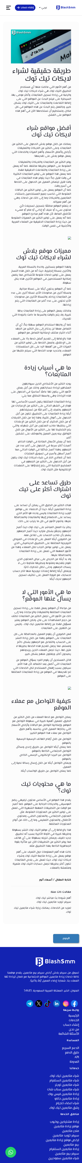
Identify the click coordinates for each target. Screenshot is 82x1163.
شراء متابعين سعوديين (63, 1158)
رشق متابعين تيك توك (64, 1108)
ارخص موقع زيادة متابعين (62, 1140)
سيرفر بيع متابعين (67, 1153)
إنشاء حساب (71, 1025)
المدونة (74, 1061)
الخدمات (74, 1020)
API (76, 1057)
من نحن (74, 1029)
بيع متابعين (71, 1144)
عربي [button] (44, 8)
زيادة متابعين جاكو (67, 1098)
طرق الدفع (72, 1052)
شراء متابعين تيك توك (64, 1076)
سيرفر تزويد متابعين (66, 1135)
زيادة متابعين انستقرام (64, 1149)
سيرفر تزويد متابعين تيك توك (54, 902)
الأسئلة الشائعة (69, 1034)
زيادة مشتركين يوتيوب (64, 1122)
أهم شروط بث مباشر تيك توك (53, 898)
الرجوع (66, 938)
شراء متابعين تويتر (67, 1085)
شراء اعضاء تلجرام (67, 1103)
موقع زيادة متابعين (66, 1126)
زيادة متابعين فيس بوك (63, 1094)
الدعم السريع (70, 1048)
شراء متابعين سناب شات (63, 1089)
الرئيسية (73, 1015)
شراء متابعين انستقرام (64, 1080)
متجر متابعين (70, 1131)
